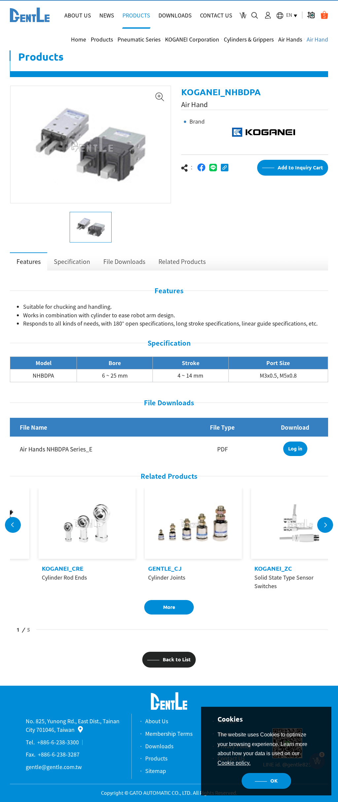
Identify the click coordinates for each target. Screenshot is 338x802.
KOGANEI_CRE (38, 568)
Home (78, 39)
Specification (72, 261)
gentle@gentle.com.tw (54, 767)
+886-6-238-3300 (58, 742)
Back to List (177, 659)
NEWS (106, 15)
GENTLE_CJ (141, 568)
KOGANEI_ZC (249, 568)
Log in (295, 448)
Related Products (182, 261)
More (169, 607)
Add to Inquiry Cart (300, 167)
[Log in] (267, 15)
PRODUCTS (136, 15)
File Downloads (124, 261)
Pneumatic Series (139, 39)
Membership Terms (168, 733)
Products (102, 39)
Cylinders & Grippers (249, 39)
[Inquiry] (242, 15)
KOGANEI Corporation (192, 39)
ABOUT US (77, 15)
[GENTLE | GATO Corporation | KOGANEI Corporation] (30, 15)
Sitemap (155, 771)
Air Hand (317, 39)
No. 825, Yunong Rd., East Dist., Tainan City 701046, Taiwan (72, 725)
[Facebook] (201, 167)
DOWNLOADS (175, 15)
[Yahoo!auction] (311, 15)
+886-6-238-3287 (59, 754)
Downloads (159, 746)
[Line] (213, 167)
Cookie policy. (234, 763)
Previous (13, 525)
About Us (156, 721)
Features (29, 261)
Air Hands (290, 39)
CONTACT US (216, 15)
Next (325, 525)
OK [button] (274, 781)
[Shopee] (324, 15)
